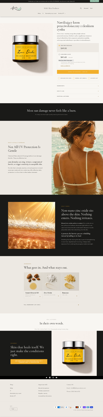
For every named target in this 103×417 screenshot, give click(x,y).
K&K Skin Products (81, 410)
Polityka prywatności (43, 390)
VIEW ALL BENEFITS (65, 65)
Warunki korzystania (43, 388)
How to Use (60, 91)
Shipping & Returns (63, 96)
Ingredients (61, 85)
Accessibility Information (45, 396)
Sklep (11, 388)
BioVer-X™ (13, 396)
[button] (61, 13)
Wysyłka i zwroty (42, 393)
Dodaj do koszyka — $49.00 (77, 71)
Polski (13, 409)
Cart (91, 8)
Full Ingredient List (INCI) (51, 305)
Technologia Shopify (89, 410)
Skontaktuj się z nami (15, 393)
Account (86, 8)
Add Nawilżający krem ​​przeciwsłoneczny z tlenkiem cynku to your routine (29, 361)
